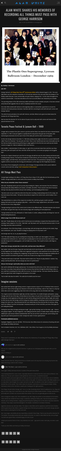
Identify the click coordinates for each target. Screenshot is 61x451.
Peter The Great (9, 367)
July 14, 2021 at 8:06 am (19, 345)
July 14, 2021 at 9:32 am (18, 357)
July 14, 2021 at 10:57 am (21, 367)
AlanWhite (30, 22)
